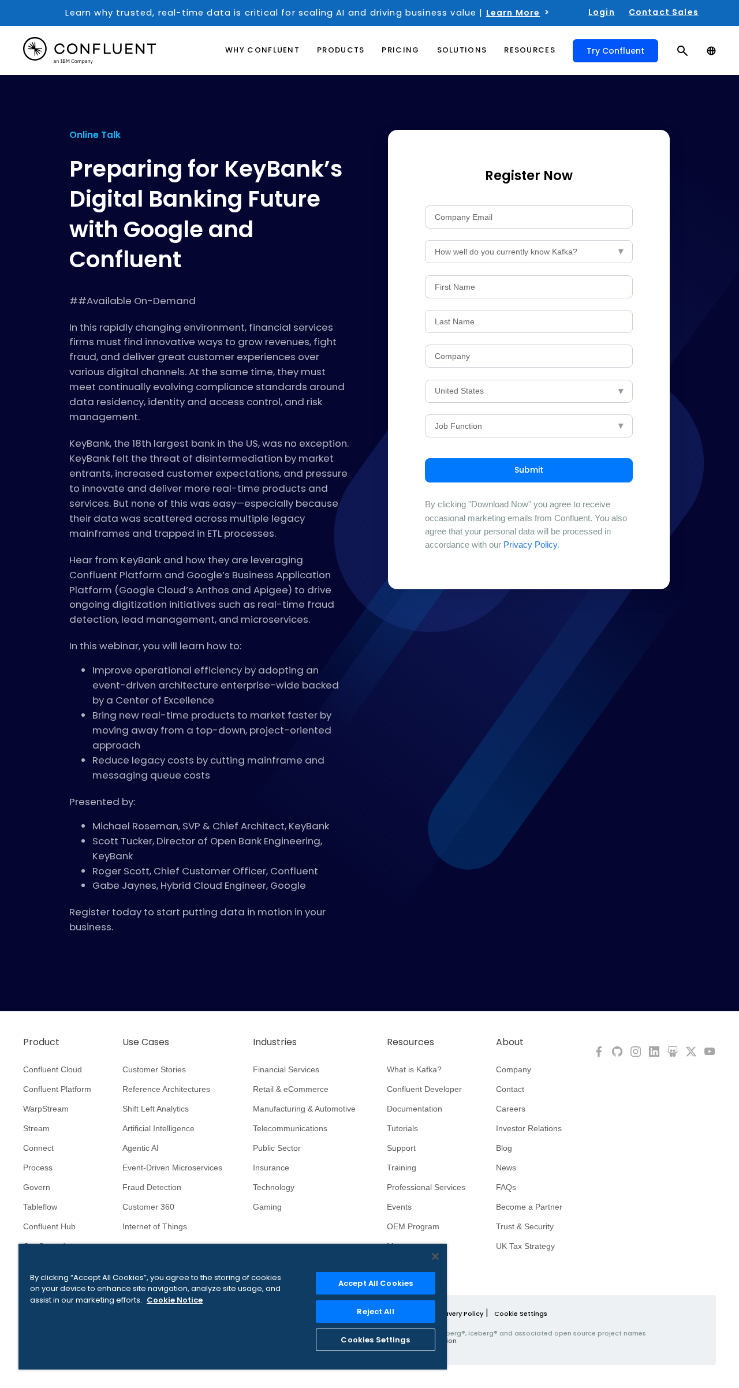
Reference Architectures (166, 1089)
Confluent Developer (424, 1089)
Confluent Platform (57, 1089)
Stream (36, 1128)
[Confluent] (89, 50)
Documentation (414, 1108)
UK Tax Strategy (525, 1246)
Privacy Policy (530, 544)
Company (513, 1069)
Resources (410, 1042)
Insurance (271, 1167)
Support (401, 1148)
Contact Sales (664, 12)
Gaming (267, 1206)
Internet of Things (154, 1226)
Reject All (375, 1311)
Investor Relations (529, 1128)
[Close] (435, 1256)
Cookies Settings (375, 1339)
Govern (36, 1187)
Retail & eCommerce (291, 1089)
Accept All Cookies (375, 1283)
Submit (528, 470)
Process (38, 1167)
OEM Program (413, 1226)
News (506, 1167)
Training (401, 1167)
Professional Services (426, 1187)
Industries (275, 1042)
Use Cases (145, 1042)
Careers (510, 1108)
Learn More (513, 12)
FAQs (506, 1187)
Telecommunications (290, 1128)
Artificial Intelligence (158, 1128)
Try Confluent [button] (615, 51)
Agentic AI (140, 1148)
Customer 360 (148, 1206)
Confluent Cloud (52, 1069)
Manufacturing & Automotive (304, 1108)
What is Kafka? (414, 1069)
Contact (510, 1089)
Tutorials (402, 1128)
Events (399, 1206)
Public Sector (277, 1148)
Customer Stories (154, 1069)
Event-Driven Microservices (172, 1167)
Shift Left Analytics (155, 1108)
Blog (504, 1148)
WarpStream (46, 1108)
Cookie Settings (520, 1313)
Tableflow (40, 1206)
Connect (38, 1148)
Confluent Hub (49, 1226)
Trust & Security (525, 1226)
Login (601, 12)
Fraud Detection (151, 1187)
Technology (273, 1187)
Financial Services (286, 1069)
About (510, 1042)
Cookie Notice (175, 1300)
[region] (232, 1307)
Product (41, 1042)
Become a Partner (529, 1206)
